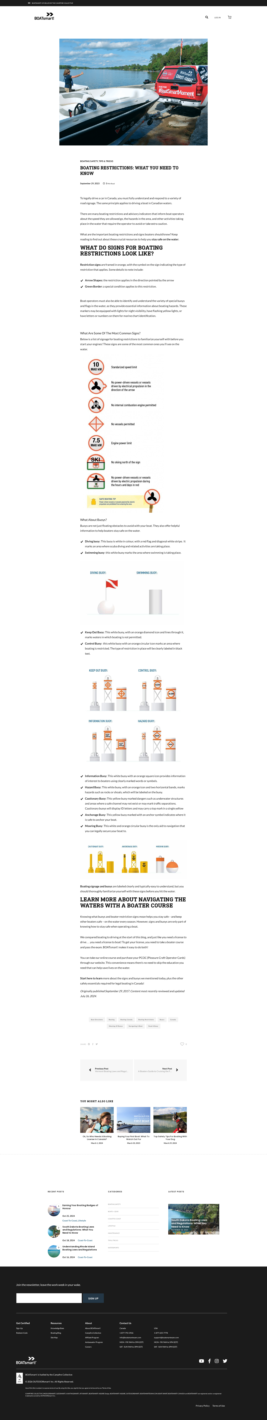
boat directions (97, 1019)
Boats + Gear (113, 1211)
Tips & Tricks (106, 161)
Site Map (54, 1337)
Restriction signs (90, 264)
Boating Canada (127, 1019)
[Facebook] (209, 1361)
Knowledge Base (57, 1328)
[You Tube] (201, 1361)
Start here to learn (91, 978)
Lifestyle (82, 1220)
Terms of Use (218, 1405)
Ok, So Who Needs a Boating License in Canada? (97, 1138)
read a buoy (153, 1026)
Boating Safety (89, 161)
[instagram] (217, 1361)
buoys (162, 1019)
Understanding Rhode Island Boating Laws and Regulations (79, 1248)
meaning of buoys (116, 1026)
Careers (88, 1347)
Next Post (160, 1070)
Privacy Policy (203, 1405)
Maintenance (114, 1233)
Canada (173, 1019)
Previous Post (114, 1070)
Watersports (113, 1248)
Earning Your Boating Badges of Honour (80, 1207)
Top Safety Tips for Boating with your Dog (170, 1138)
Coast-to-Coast (69, 1220)
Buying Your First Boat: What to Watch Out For (133, 1138)
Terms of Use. (106, 1388)
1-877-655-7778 (161, 1333)
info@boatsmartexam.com (130, 1337)
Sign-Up (19, 1328)
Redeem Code (22, 1333)
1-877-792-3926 (126, 1333)
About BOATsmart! (93, 1328)
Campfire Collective (93, 1333)
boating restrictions (146, 1019)
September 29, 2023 (90, 183)
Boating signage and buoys (96, 886)
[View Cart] (229, 17)
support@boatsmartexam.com (166, 1337)
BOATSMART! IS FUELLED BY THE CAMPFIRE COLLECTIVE (52, 3)
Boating (112, 1019)
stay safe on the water (165, 239)
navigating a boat (136, 1026)
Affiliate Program (92, 1337)
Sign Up (93, 1298)
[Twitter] (225, 1361)
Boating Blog (56, 1333)
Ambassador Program (94, 1342)
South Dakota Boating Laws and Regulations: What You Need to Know (78, 1229)
